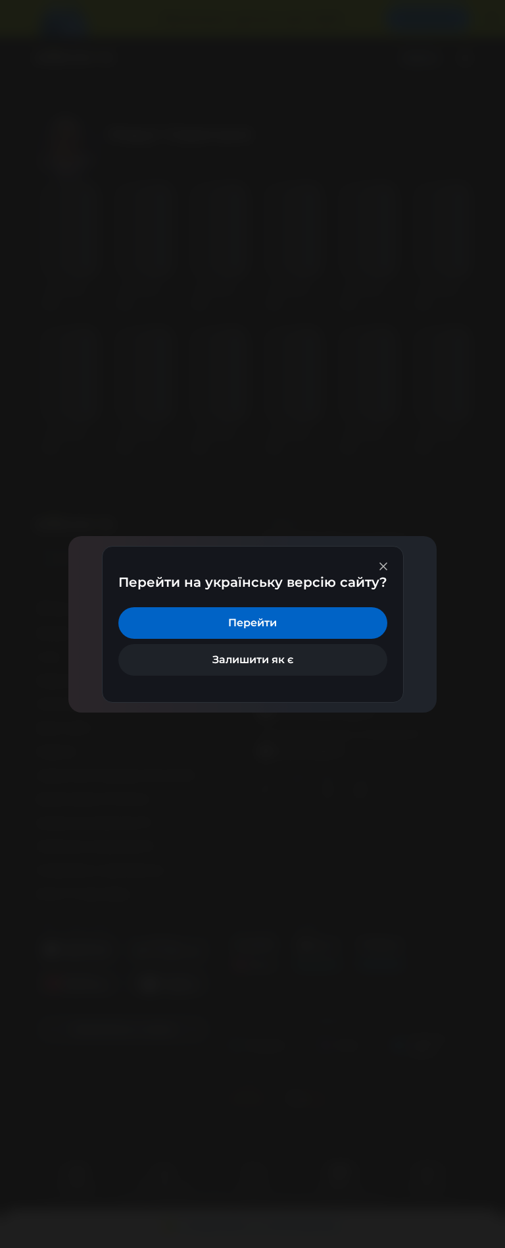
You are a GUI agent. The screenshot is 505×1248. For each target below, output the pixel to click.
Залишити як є (252, 659)
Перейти (252, 622)
